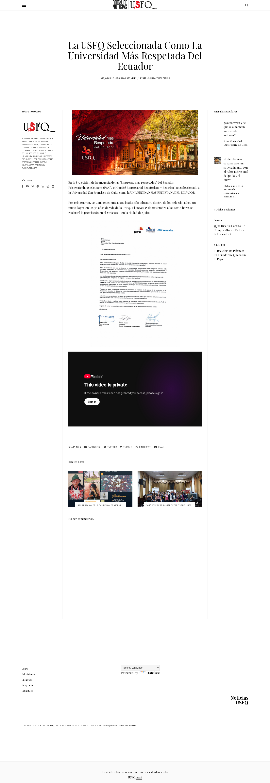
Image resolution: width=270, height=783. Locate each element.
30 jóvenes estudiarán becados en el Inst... (169, 505)
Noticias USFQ (239, 700)
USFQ (25, 668)
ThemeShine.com (128, 725)
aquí (139, 777)
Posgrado (27, 685)
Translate (153, 673)
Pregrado (27, 679)
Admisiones (28, 674)
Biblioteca (27, 690)
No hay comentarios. (159, 78)
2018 (101, 78)
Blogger (81, 725)
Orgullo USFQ (122, 78)
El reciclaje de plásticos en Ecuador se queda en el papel (230, 255)
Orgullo (109, 78)
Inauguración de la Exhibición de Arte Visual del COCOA (107, 505)
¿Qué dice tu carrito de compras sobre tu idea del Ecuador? (229, 230)
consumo (218, 220)
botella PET (219, 244)
